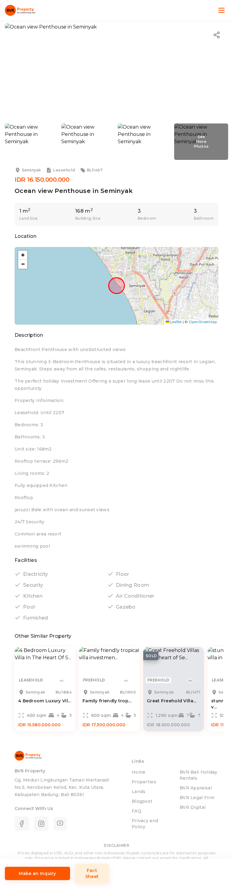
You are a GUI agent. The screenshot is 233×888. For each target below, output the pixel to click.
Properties (144, 782)
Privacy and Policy (145, 823)
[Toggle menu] (221, 10)
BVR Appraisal (196, 788)
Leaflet (175, 321)
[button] (22, 255)
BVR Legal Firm (197, 797)
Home (138, 772)
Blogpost (142, 801)
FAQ (136, 811)
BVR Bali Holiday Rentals (199, 775)
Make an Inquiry (37, 873)
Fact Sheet (92, 873)
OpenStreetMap (203, 321)
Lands (139, 791)
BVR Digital (192, 807)
